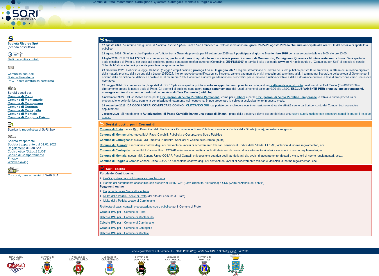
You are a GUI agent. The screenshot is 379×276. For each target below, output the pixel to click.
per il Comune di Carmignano (127, 222)
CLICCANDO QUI (197, 105)
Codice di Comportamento (26, 155)
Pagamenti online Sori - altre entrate (126, 191)
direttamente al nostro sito (286, 85)
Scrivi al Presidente (21, 77)
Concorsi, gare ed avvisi (24, 175)
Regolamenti (16, 148)
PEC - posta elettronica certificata (31, 80)
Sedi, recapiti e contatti (23, 59)
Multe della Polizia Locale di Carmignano (129, 200)
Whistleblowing (18, 162)
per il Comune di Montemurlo (127, 217)
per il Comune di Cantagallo (126, 227)
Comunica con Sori (21, 73)
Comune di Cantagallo (24, 110)
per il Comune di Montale (124, 233)
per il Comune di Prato (122, 211)
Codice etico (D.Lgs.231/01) (27, 151)
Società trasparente (21, 141)
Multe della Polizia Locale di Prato (125, 196)
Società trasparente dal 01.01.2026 (32, 144)
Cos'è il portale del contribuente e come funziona (134, 178)
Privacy (13, 158)
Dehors (240, 97)
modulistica (30, 129)
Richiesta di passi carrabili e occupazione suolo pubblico (136, 206)
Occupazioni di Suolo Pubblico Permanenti (190, 97)
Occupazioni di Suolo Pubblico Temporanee (286, 97)
